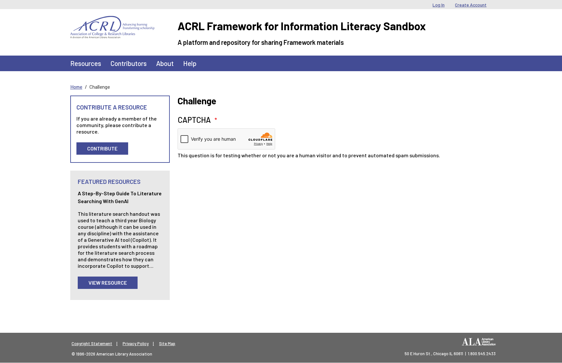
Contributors (129, 63)
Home (76, 87)
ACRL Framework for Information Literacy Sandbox (302, 25)
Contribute (102, 148)
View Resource (107, 282)
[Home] (112, 20)
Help (189, 63)
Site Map (167, 343)
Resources (85, 63)
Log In (439, 4)
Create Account (471, 4)
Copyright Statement (92, 343)
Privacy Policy (136, 343)
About (165, 63)
